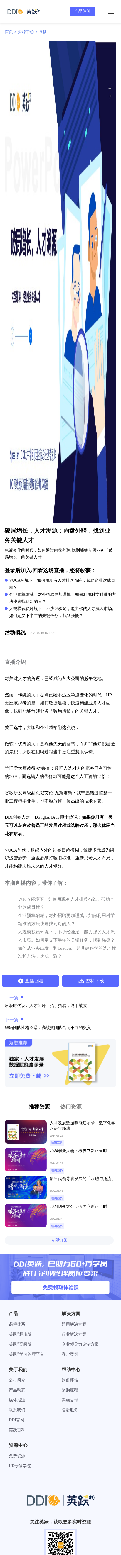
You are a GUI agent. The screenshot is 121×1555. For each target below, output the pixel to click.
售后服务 (70, 1410)
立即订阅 (59, 1240)
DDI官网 (16, 1420)
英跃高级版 (20, 1344)
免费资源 (17, 1456)
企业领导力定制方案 (80, 1344)
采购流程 (70, 1390)
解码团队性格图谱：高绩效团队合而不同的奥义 (48, 1027)
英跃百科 (17, 1430)
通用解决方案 (74, 1324)
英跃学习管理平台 (26, 1354)
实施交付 (70, 1400)
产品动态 (17, 1390)
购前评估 (70, 1380)
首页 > (11, 32)
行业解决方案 (74, 1334)
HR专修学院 (20, 1466)
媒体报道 (17, 1400)
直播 (43, 32)
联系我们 (17, 1410)
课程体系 (17, 1324)
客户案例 (70, 1354)
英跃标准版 (20, 1334)
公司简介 (17, 1380)
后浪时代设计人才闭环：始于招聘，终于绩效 (46, 1005)
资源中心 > (28, 32)
